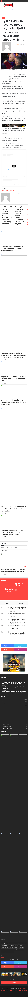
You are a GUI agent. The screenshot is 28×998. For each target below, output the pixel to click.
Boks (4, 17)
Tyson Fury (4, 952)
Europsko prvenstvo (12, 945)
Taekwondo (4, 718)
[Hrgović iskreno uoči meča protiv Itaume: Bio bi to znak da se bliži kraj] (5, 835)
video (12, 952)
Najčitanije (7, 603)
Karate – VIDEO (6, 724)
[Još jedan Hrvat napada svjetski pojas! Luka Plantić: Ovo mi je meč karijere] (23, 882)
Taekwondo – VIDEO (7, 728)
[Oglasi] (14, 9)
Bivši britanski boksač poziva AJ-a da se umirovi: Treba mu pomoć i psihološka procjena (13, 571)
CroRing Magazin (22, 988)
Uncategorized (5, 720)
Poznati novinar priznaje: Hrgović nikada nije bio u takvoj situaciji (17, 614)
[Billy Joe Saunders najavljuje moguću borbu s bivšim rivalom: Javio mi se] (14, 835)
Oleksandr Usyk (8, 949)
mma (2, 949)
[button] (14, 560)
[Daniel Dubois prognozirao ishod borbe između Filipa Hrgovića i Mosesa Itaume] (5, 736)
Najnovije (21, 603)
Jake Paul (11, 947)
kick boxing (21, 947)
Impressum (21, 990)
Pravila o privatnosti (14, 990)
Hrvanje (3, 703)
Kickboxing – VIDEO (7, 726)
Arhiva (8, 990)
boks (10, 943)
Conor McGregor (16, 943)
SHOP (25, 990)
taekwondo (21, 949)
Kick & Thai (4, 709)
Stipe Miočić (15, 949)
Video (3, 722)
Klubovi (3, 711)
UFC (8, 952)
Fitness (3, 701)
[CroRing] (8, 5)
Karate (3, 707)
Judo (3, 705)
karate (16, 947)
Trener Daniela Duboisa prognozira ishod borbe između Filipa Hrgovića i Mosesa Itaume (18, 609)
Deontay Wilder (4, 945)
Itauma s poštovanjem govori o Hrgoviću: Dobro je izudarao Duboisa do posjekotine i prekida (17, 621)
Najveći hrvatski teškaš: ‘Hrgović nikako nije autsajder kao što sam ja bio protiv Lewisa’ (18, 627)
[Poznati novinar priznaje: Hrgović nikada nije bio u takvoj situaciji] (5, 615)
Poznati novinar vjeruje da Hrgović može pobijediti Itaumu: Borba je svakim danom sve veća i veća (18, 633)
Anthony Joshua (5, 943)
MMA (3, 713)
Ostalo (3, 716)
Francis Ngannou (5, 947)
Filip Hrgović (20, 945)
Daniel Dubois (23, 943)
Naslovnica (3, 990)
